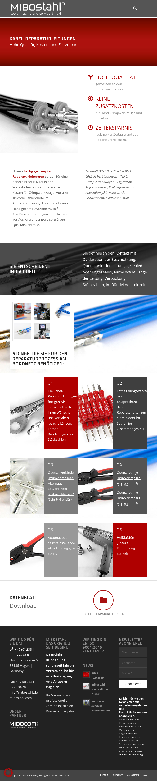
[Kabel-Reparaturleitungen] (22, 311)
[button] (8, 772)
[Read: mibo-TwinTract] (86, 674)
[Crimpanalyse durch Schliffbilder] (42, 331)
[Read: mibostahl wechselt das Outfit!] (86, 686)
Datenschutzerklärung (131, 754)
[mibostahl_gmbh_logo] (38, 8)
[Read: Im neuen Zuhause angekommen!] (86, 702)
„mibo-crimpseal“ (61, 478)
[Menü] (142, 8)
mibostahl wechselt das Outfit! (99, 689)
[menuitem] (133, 8)
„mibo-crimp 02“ (129, 478)
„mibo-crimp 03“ (129, 498)
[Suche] (133, 8)
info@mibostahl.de (24, 692)
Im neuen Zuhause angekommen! (100, 705)
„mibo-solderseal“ (61, 494)
